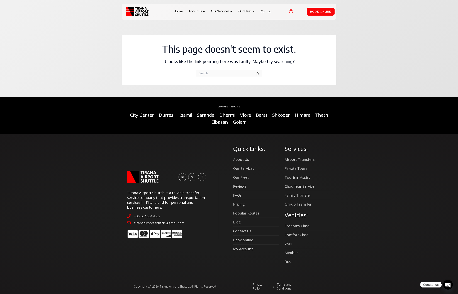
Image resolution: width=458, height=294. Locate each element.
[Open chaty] (448, 285)
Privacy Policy (257, 286)
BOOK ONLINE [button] (320, 11)
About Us (195, 11)
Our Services (220, 11)
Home (178, 11)
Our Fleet (245, 11)
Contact (266, 11)
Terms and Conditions (284, 286)
